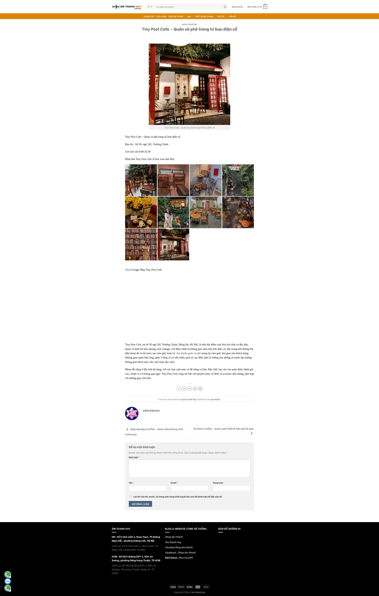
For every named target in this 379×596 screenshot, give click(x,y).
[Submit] (225, 6)
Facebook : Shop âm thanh (180, 552)
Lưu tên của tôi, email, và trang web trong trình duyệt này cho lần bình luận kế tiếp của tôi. (177, 496)
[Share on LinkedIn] (200, 388)
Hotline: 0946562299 (7, 574)
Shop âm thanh (174, 536)
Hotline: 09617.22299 (7, 588)
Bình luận (134, 457)
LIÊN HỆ (232, 16)
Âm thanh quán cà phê (188, 353)
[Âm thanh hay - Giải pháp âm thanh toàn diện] (126, 7)
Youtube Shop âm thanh (179, 547)
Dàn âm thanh (175, 16)
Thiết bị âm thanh (204, 16)
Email (174, 482)
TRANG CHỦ (148, 16)
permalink (215, 399)
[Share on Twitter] (184, 388)
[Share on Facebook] (178, 388)
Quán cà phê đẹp (189, 24)
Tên (131, 482)
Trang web (218, 482)
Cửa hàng (161, 16)
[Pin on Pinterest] (194, 388)
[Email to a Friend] (189, 388)
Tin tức (221, 16)
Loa (189, 16)
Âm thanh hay (173, 542)
